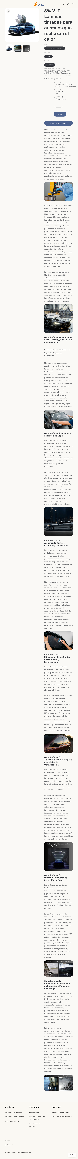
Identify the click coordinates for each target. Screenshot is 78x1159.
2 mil (48, 56)
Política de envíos (12, 1121)
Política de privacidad (13, 1112)
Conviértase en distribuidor (34, 1125)
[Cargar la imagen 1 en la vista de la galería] (9, 48)
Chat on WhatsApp (58, 123)
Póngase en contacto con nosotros (37, 1118)
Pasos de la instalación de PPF (62, 1118)
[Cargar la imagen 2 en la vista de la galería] (17, 48)
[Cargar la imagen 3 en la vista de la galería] (26, 48)
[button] (4, 4)
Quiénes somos (35, 1112)
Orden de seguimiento (60, 1112)
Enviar (60, 114)
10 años (49, 65)
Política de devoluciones (14, 1117)
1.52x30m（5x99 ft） (54, 48)
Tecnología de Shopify (24, 1152)
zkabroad (13, 1152)
